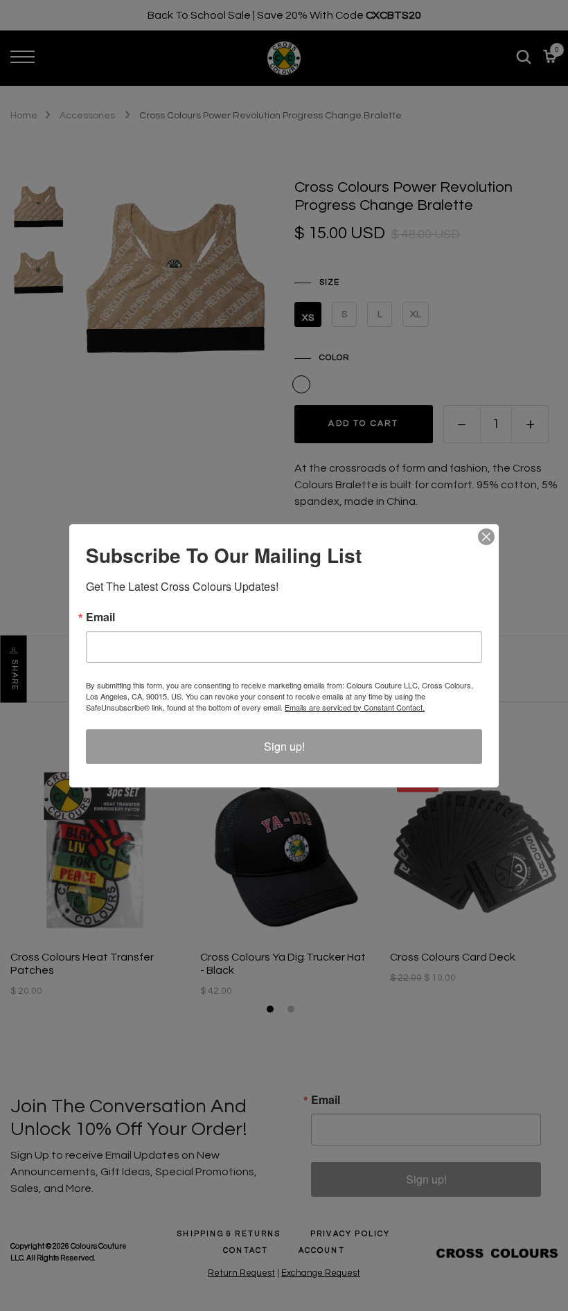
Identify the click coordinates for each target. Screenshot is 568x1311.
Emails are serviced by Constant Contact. (355, 707)
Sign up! (284, 746)
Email (100, 617)
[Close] (486, 536)
